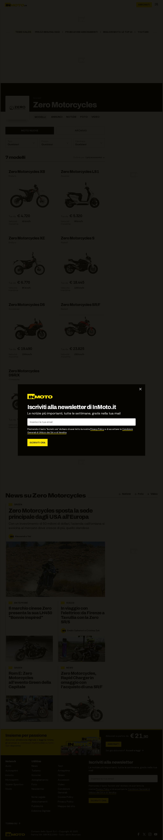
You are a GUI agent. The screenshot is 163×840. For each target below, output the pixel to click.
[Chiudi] (140, 389)
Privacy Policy (97, 428)
